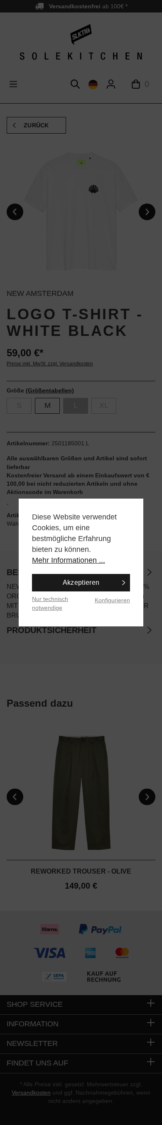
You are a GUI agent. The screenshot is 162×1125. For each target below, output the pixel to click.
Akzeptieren (81, 582)
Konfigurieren (112, 600)
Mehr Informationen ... (68, 560)
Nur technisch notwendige (50, 603)
